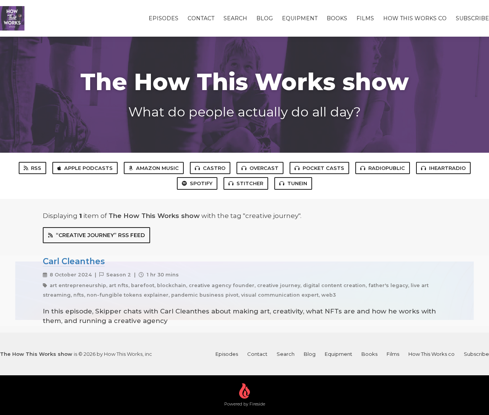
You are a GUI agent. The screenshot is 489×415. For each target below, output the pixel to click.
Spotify (201, 183)
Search (235, 18)
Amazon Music (157, 168)
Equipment (299, 18)
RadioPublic (386, 168)
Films (365, 18)
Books (337, 18)
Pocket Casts (323, 168)
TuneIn (297, 183)
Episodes (163, 18)
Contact (201, 18)
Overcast (264, 168)
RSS (36, 168)
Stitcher (249, 183)
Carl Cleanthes (74, 261)
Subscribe (472, 18)
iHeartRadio (447, 168)
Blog (264, 18)
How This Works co (415, 18)
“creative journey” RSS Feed (100, 235)
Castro (214, 168)
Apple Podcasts (88, 168)
